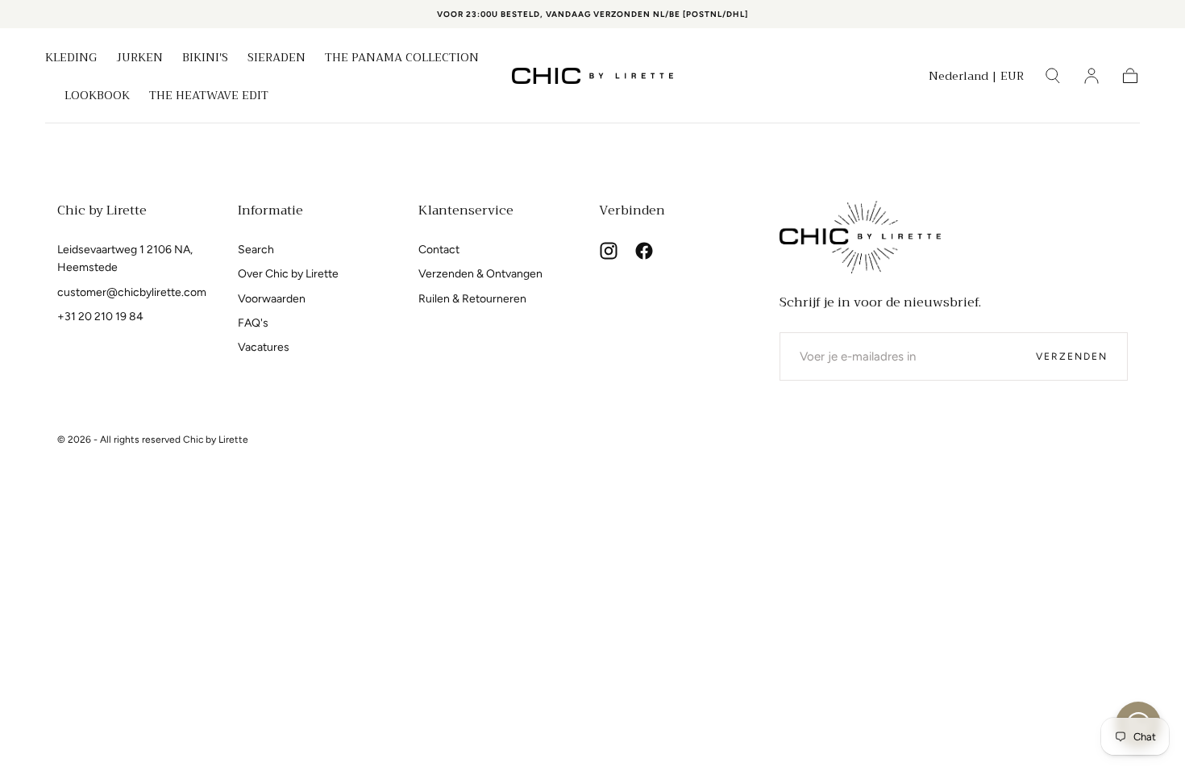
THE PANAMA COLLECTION (402, 59)
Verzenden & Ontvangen (480, 274)
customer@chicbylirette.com (131, 292)
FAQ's (253, 323)
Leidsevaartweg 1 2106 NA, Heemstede (125, 258)
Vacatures (263, 347)
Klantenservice (466, 210)
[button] (976, 78)
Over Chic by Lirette (288, 274)
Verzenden (1072, 356)
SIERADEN (276, 59)
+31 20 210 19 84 (100, 316)
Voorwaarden (272, 299)
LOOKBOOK (97, 97)
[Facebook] (644, 251)
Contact (438, 249)
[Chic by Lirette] (860, 237)
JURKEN (139, 59)
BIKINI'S (205, 59)
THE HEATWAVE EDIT (208, 97)
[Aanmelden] (1091, 75)
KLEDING (71, 59)
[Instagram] (608, 251)
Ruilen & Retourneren (472, 299)
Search (256, 249)
